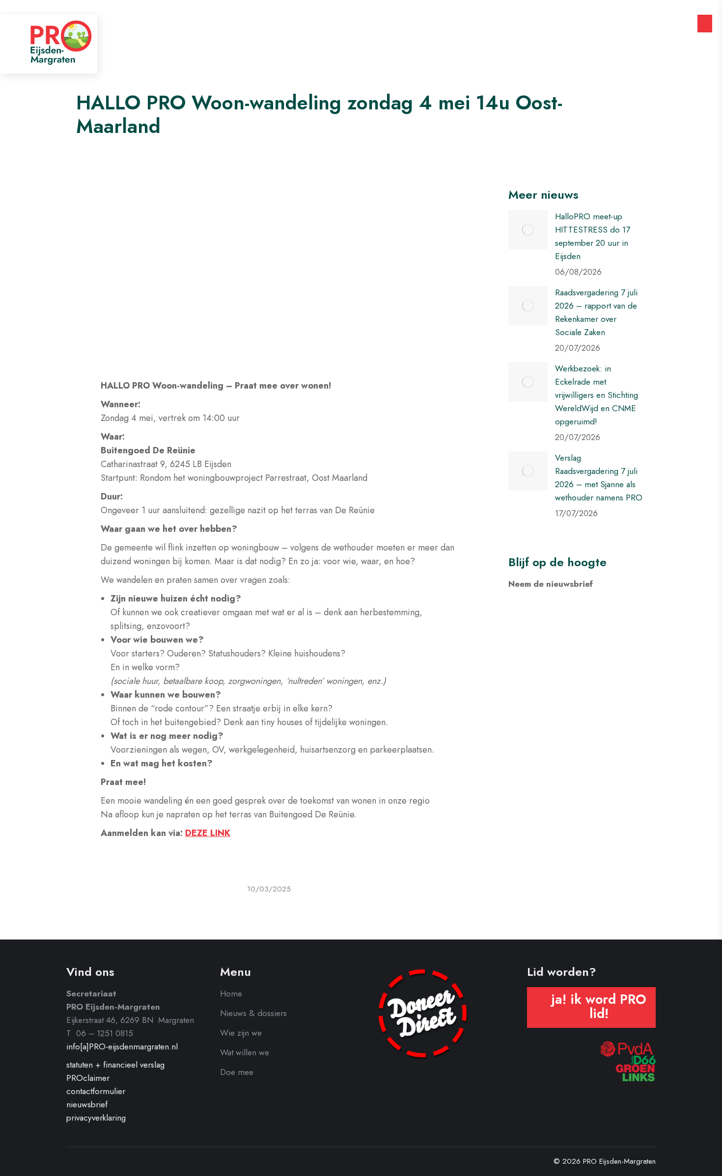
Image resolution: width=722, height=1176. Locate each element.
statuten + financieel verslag (115, 1065)
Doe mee (236, 1072)
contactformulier (95, 1091)
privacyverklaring (96, 1118)
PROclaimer (88, 1078)
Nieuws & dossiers (253, 1013)
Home (231, 993)
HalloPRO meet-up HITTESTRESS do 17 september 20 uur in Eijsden (592, 236)
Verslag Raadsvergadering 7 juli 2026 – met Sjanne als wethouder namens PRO (598, 477)
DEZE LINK (207, 833)
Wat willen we (244, 1052)
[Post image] (528, 229)
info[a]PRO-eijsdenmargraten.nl (122, 1046)
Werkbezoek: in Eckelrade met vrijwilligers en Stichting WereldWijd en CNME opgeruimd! (596, 395)
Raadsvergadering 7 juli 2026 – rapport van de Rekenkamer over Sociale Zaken (596, 312)
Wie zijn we (241, 1033)
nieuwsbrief (87, 1104)
